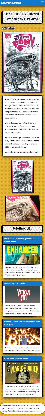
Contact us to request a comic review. (27, 411)
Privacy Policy (7, 411)
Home (5, 28)
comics (11, 28)
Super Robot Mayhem (11, 3)
